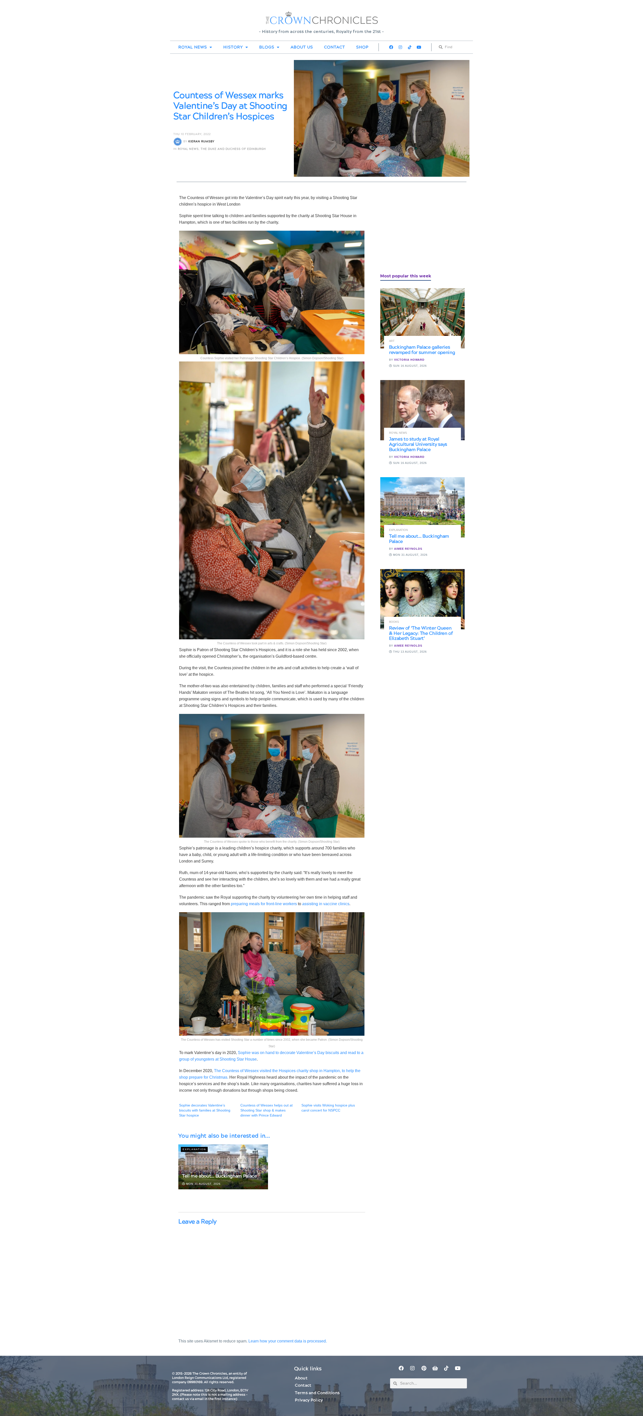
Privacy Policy (309, 1400)
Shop (362, 47)
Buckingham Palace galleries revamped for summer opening (422, 350)
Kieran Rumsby (201, 142)
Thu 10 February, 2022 (192, 134)
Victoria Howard (409, 359)
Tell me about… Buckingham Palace (219, 1176)
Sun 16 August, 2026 (409, 365)
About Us (302, 47)
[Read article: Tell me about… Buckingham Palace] (223, 1166)
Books (394, 622)
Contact (334, 47)
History (233, 47)
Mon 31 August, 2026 (203, 1183)
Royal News (192, 47)
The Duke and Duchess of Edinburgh (233, 149)
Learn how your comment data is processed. (287, 1341)
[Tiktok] (410, 47)
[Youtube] (419, 47)
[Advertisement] (418, 230)
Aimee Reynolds (408, 548)
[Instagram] (400, 47)
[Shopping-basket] (435, 1368)
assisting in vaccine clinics (325, 904)
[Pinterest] (424, 1368)
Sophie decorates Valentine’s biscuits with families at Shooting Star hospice (204, 1110)
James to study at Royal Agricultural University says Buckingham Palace (418, 444)
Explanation (194, 1149)
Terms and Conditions (317, 1393)
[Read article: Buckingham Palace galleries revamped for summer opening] (422, 318)
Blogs (266, 47)
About (301, 1378)
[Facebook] (391, 47)
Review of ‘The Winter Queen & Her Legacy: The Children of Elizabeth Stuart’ (421, 633)
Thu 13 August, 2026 (409, 651)
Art (392, 341)
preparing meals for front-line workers (264, 904)
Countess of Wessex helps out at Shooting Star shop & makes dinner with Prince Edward (266, 1110)
